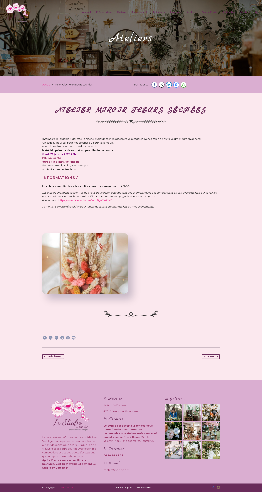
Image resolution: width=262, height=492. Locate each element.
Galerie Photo (209, 12)
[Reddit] (74, 338)
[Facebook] (45, 338)
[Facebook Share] (154, 85)
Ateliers (191, 12)
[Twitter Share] (162, 85)
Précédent (55, 356)
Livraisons (175, 12)
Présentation (104, 12)
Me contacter (144, 487)
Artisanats (159, 12)
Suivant (209, 356)
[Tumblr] (62, 338)
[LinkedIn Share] (169, 85)
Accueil (86, 12)
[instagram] (218, 487)
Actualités (229, 12)
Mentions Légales (122, 487)
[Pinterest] (56, 338)
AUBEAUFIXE (68, 487)
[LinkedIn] (68, 338)
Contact (245, 12)
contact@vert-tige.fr (116, 470)
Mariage (121, 12)
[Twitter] (50, 338)
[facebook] (213, 487)
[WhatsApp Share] (183, 85)
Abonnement (139, 12)
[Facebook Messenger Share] (176, 85)
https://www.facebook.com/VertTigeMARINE (85, 200)
